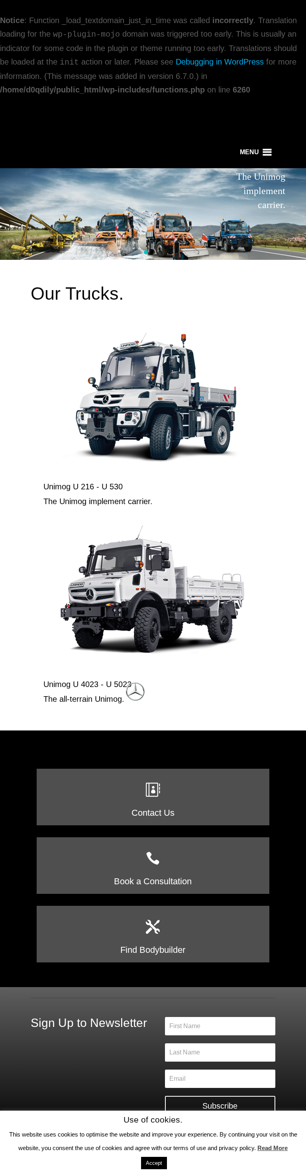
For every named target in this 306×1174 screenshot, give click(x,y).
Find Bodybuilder (152, 950)
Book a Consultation (153, 881)
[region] (153, 214)
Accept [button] (154, 1163)
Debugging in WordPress (220, 61)
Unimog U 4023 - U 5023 (87, 684)
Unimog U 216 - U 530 (83, 486)
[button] (249, 152)
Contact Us (153, 813)
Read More (272, 1148)
